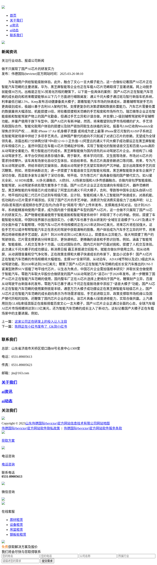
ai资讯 (14, 25)
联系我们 (16, 35)
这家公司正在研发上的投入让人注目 (41, 321)
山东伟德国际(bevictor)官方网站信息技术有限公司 (61, 423)
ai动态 (14, 30)
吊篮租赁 (16, 529)
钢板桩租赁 (18, 534)
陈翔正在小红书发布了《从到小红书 (41, 326)
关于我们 (16, 20)
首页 (13, 15)
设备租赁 (16, 524)
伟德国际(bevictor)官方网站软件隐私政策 (31, 428)
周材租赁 (16, 520)
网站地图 (103, 423)
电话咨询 (8, 464)
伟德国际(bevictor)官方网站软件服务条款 (93, 428)
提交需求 (47, 561)
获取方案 (8, 440)
